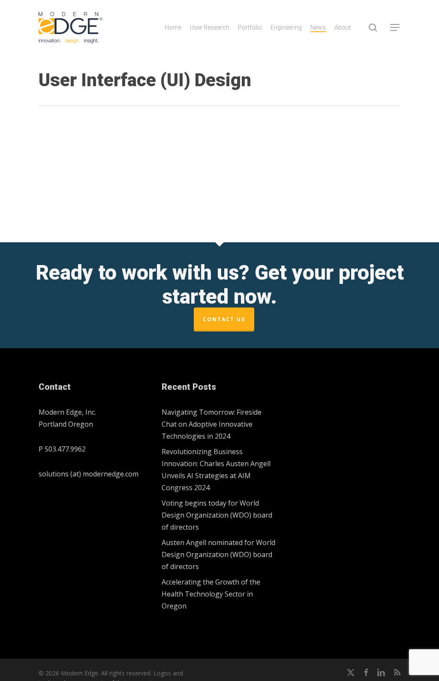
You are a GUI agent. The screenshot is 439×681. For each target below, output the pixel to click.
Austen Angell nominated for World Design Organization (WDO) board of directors (218, 554)
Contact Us (224, 319)
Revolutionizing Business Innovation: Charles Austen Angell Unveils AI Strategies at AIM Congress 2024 (216, 469)
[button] (395, 27)
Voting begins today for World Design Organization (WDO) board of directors (217, 515)
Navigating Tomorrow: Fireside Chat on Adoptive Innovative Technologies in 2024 (212, 424)
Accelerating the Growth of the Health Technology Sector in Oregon (211, 594)
